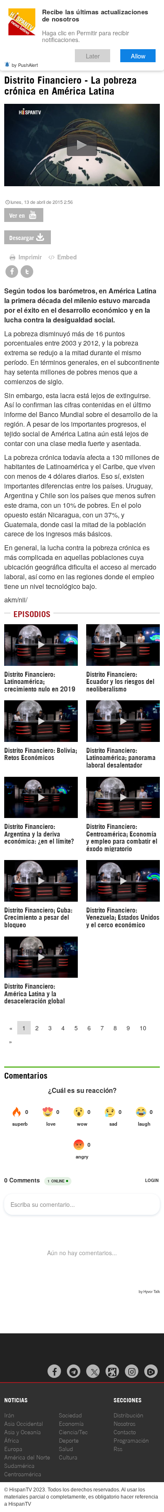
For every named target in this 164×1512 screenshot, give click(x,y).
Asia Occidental (23, 1423)
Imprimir (29, 257)
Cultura (68, 1456)
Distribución (128, 1414)
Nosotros (124, 1423)
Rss (118, 1448)
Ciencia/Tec (73, 1431)
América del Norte (27, 1456)
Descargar (21, 237)
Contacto (125, 1431)
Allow (138, 55)
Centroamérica (22, 1473)
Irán (9, 1414)
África (11, 1439)
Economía (71, 1423)
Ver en (17, 215)
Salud (66, 1448)
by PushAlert (25, 64)
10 (143, 1028)
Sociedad (70, 1414)
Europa (13, 1448)
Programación (131, 1439)
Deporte (69, 1439)
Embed (66, 257)
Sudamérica (19, 1465)
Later (93, 55)
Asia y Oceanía (22, 1431)
